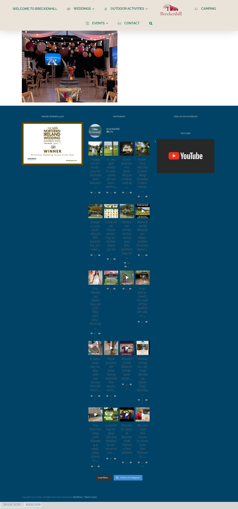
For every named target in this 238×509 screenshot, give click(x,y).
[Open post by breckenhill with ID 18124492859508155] (111, 149)
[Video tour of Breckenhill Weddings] (186, 156)
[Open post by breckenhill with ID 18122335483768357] (95, 211)
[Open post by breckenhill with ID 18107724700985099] (127, 211)
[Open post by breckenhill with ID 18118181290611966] (111, 414)
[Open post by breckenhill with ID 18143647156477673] (143, 149)
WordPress (78, 497)
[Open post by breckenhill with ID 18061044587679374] (143, 348)
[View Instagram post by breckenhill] (100, 154)
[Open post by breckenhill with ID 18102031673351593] (95, 149)
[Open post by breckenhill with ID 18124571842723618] (111, 278)
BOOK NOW (12, 504)
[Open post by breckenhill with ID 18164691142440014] (95, 278)
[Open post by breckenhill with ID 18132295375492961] (127, 278)
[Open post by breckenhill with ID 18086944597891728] (127, 414)
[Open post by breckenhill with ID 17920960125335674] (95, 348)
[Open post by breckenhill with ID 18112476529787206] (127, 149)
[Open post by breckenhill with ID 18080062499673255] (143, 211)
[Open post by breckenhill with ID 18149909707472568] (143, 278)
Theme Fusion (90, 497)
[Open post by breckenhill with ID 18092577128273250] (111, 348)
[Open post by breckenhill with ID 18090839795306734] (111, 211)
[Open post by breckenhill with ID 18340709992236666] (143, 414)
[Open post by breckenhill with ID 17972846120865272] (127, 348)
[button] (145, 23)
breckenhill (95, 144)
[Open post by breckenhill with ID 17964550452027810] (95, 414)
